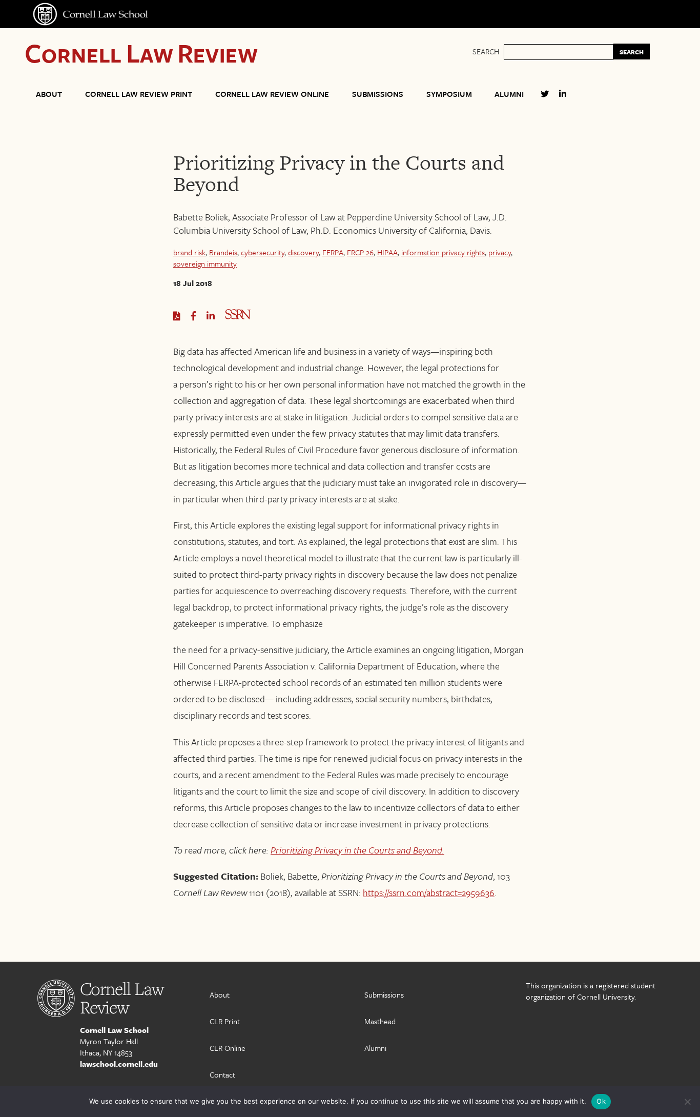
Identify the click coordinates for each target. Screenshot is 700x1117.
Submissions (377, 93)
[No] (687, 1101)
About (49, 93)
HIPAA (387, 252)
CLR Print (225, 1021)
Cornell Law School (114, 1029)
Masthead (380, 1021)
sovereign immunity (205, 263)
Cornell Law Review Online (272, 93)
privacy (499, 252)
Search (485, 51)
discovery (303, 252)
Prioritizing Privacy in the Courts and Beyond (356, 850)
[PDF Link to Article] (176, 316)
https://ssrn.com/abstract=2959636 (429, 892)
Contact (222, 1074)
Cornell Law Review (141, 52)
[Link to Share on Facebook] (193, 316)
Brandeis (223, 252)
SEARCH (632, 51)
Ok (601, 1101)
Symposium (449, 93)
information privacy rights (443, 252)
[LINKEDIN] (562, 98)
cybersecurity (262, 252)
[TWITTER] (545, 98)
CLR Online (227, 1047)
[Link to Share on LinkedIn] (211, 316)
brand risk (189, 252)
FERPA (332, 252)
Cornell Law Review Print (138, 93)
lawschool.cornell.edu (119, 1063)
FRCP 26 (360, 252)
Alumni (509, 93)
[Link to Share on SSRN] (238, 316)
